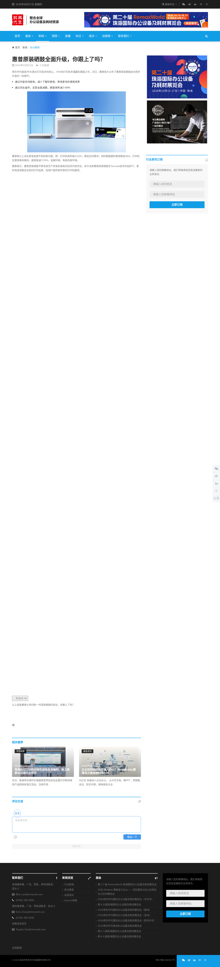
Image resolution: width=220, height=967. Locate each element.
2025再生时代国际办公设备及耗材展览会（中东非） (126, 899)
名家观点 (69, 895)
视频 (54, 36)
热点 (78, 36)
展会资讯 (87, 751)
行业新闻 (69, 884)
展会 (28, 36)
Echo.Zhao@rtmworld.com (30, 911)
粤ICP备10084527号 (165, 960)
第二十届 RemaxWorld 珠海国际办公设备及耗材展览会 (127, 884)
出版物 (106, 36)
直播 (67, 36)
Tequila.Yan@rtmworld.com (31, 929)
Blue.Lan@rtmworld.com (29, 894)
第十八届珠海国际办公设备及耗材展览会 (119, 931)
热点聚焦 (69, 889)
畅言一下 (132, 837)
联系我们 (123, 36)
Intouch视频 (70, 900)
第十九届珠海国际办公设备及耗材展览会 (119, 904)
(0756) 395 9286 (25, 900)
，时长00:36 (20, 698)
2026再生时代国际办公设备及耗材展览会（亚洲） (124, 915)
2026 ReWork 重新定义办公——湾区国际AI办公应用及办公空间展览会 (127, 891)
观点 (91, 36)
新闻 (41, 36)
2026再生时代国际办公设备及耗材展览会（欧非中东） (127, 920)
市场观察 (20, 751)
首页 (17, 36)
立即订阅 (177, 204)
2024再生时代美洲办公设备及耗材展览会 (120, 925)
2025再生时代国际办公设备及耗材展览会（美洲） (124, 909)
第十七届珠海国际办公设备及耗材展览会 (119, 936)
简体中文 (169, 4)
